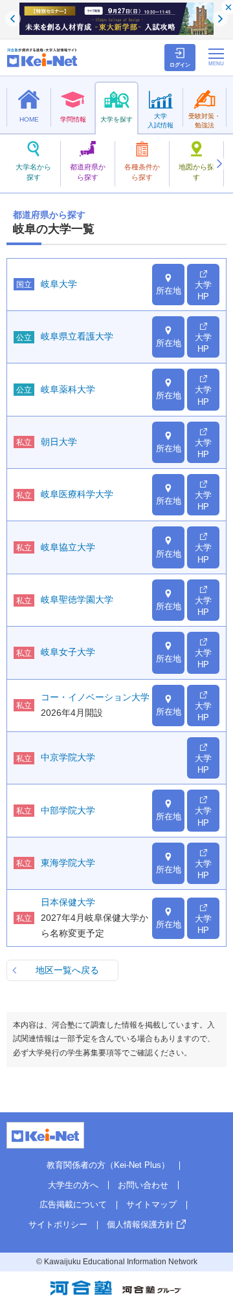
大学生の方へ (73, 1185)
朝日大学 (59, 442)
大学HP (203, 290)
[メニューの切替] (216, 57)
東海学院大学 (68, 862)
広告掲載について (73, 1204)
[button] (219, 163)
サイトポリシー (57, 1224)
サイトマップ (151, 1204)
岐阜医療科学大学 (77, 494)
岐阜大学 (59, 284)
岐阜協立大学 (68, 547)
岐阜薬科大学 (68, 389)
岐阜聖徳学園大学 (77, 599)
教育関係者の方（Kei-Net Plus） (108, 1165)
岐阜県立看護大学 (77, 336)
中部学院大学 (68, 810)
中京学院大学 (68, 757)
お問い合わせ (143, 1185)
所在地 (168, 291)
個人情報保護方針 (140, 1224)
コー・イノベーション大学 (95, 697)
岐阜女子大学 (68, 652)
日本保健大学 (68, 902)
